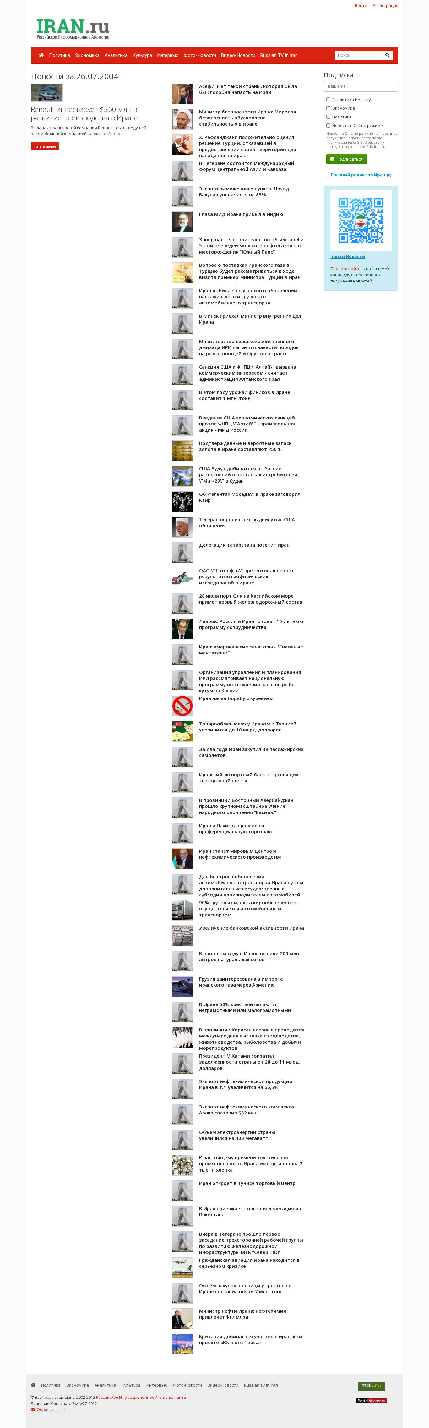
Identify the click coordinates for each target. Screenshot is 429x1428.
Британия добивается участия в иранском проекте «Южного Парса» (250, 1339)
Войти (361, 5)
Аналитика (116, 55)
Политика (59, 55)
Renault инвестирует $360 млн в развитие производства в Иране (84, 113)
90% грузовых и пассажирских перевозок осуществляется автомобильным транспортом (249, 908)
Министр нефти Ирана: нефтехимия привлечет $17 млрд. (242, 1314)
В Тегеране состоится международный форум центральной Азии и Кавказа (246, 166)
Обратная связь (51, 1409)
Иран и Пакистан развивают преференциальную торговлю (235, 828)
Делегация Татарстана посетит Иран (244, 545)
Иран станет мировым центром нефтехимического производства (240, 854)
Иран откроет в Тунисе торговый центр (247, 1183)
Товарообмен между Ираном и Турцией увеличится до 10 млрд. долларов (247, 726)
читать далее (45, 146)
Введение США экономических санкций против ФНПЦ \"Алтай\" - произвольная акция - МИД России (247, 423)
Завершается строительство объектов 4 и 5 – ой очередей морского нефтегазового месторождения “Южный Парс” (251, 245)
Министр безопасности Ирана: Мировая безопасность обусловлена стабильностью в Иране (247, 117)
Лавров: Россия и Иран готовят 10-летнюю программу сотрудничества (251, 624)
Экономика (87, 55)
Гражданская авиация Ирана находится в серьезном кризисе (249, 1263)
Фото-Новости (200, 55)
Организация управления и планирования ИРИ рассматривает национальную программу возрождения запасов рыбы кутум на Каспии (250, 681)
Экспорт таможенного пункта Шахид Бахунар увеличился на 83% (244, 191)
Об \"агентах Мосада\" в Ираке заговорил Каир (250, 497)
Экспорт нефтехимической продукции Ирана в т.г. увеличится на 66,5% (245, 1084)
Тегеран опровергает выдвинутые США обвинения (247, 522)
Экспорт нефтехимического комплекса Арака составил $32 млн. (246, 1109)
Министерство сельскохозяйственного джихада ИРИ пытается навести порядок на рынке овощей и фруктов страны (249, 347)
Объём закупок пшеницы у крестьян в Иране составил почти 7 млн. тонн (245, 1288)
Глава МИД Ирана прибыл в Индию (241, 214)
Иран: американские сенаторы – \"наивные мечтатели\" (251, 649)
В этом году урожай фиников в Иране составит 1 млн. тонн (244, 395)
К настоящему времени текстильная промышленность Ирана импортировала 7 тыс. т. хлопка (251, 1163)
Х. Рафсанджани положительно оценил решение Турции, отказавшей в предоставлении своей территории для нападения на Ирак (247, 146)
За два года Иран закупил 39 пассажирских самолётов (251, 752)
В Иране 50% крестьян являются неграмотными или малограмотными (245, 1007)
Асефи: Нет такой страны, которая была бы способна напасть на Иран (248, 89)
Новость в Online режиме (357, 125)
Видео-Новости (238, 55)
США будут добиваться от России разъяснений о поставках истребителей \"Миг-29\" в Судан (248, 474)
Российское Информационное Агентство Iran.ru (141, 1397)
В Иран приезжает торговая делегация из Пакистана (250, 1211)
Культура (142, 55)
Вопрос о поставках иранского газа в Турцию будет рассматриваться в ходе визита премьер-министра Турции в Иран (250, 271)
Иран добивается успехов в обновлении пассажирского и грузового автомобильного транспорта (248, 296)
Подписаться (349, 159)
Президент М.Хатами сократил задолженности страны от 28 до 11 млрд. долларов (249, 1062)
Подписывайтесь (347, 268)
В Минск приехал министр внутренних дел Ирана (250, 319)
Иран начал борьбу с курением (236, 698)
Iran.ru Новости (347, 256)
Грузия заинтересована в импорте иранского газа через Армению (241, 982)
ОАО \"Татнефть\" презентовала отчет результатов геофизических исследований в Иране (246, 576)
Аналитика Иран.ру (351, 99)
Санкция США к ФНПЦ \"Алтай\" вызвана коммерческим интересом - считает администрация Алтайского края (247, 373)
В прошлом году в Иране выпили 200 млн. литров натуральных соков (249, 956)
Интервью (168, 55)
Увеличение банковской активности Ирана (251, 928)
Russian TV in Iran (279, 55)
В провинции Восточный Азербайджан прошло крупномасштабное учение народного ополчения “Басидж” (246, 806)
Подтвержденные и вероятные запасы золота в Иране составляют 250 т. (246, 446)
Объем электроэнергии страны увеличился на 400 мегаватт (237, 1135)
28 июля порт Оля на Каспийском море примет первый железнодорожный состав (250, 599)
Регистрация (385, 5)
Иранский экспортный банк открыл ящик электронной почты (248, 777)
